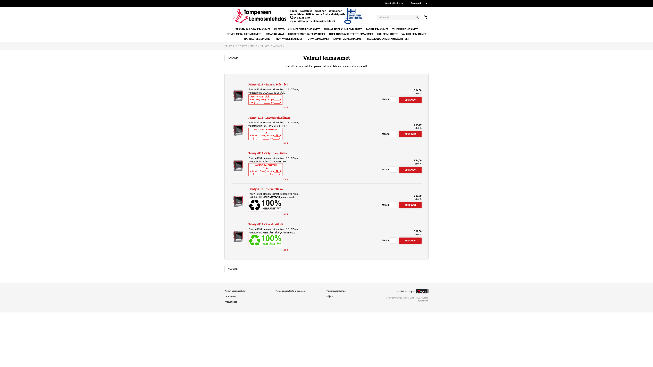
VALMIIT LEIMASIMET (413, 34)
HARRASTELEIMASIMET (258, 38)
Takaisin (233, 57)
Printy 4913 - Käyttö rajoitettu (267, 153)
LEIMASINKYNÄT (274, 34)
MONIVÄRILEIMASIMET (289, 38)
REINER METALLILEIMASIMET (244, 34)
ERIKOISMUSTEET (387, 34)
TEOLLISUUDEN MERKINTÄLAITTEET (388, 38)
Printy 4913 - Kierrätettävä (265, 189)
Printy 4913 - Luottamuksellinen (269, 117)
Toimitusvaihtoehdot (336, 291)
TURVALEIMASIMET (317, 38)
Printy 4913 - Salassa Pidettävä (268, 84)
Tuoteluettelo (248, 46)
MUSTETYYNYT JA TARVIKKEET (306, 34)
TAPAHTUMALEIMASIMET (348, 38)
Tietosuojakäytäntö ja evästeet (290, 291)
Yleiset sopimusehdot (234, 291)
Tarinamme (230, 296)
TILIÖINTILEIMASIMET (405, 29)
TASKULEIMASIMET (377, 29)
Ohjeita (329, 296)
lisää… (286, 107)
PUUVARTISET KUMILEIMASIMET (343, 29)
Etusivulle (230, 46)
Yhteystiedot (230, 302)
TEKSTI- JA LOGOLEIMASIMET (253, 29)
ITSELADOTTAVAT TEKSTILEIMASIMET (351, 34)
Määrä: (386, 99)
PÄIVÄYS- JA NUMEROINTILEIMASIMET (297, 29)
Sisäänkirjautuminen (395, 3)
